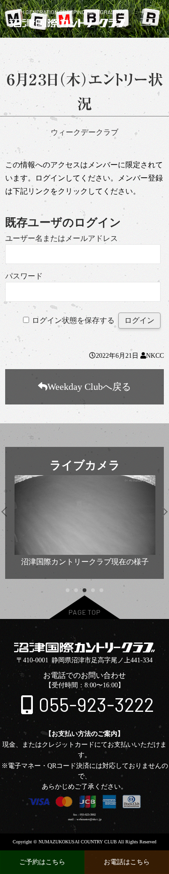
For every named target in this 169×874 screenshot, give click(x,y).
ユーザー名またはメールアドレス (61, 238)
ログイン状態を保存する (73, 320)
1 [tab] (67, 590)
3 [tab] (84, 590)
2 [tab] (76, 590)
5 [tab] (101, 590)
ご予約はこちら (42, 862)
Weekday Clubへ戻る (89, 386)
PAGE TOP (85, 612)
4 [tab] (92, 590)
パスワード (24, 276)
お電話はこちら (127, 862)
